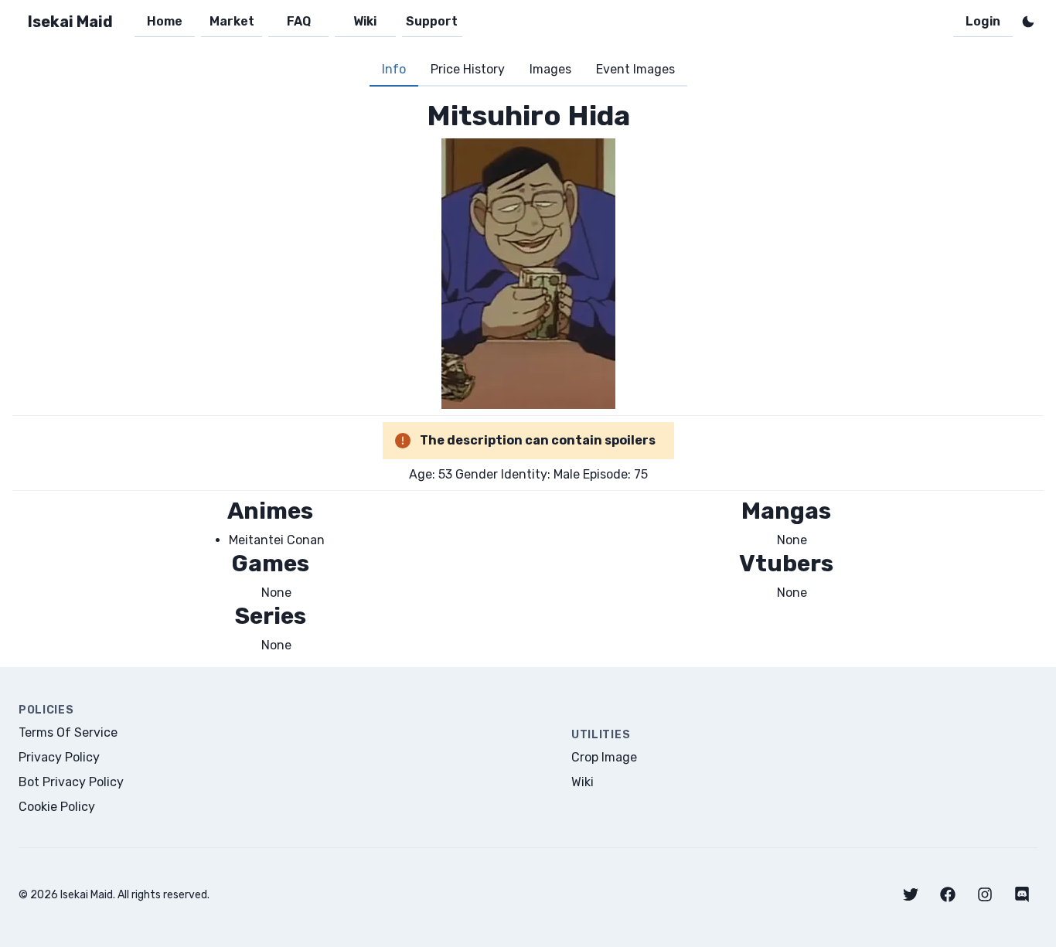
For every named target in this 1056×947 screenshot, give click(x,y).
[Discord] (1022, 894)
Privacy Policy (59, 757)
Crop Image (604, 757)
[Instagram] (984, 894)
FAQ (299, 21)
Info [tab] (394, 69)
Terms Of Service (68, 732)
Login (983, 21)
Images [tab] (550, 69)
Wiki (364, 21)
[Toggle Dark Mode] (1028, 21)
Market (231, 21)
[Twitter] (910, 894)
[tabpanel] (528, 377)
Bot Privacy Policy (71, 782)
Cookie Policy (57, 806)
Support (432, 21)
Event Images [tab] (635, 69)
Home (164, 21)
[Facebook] (947, 894)
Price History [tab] (468, 69)
